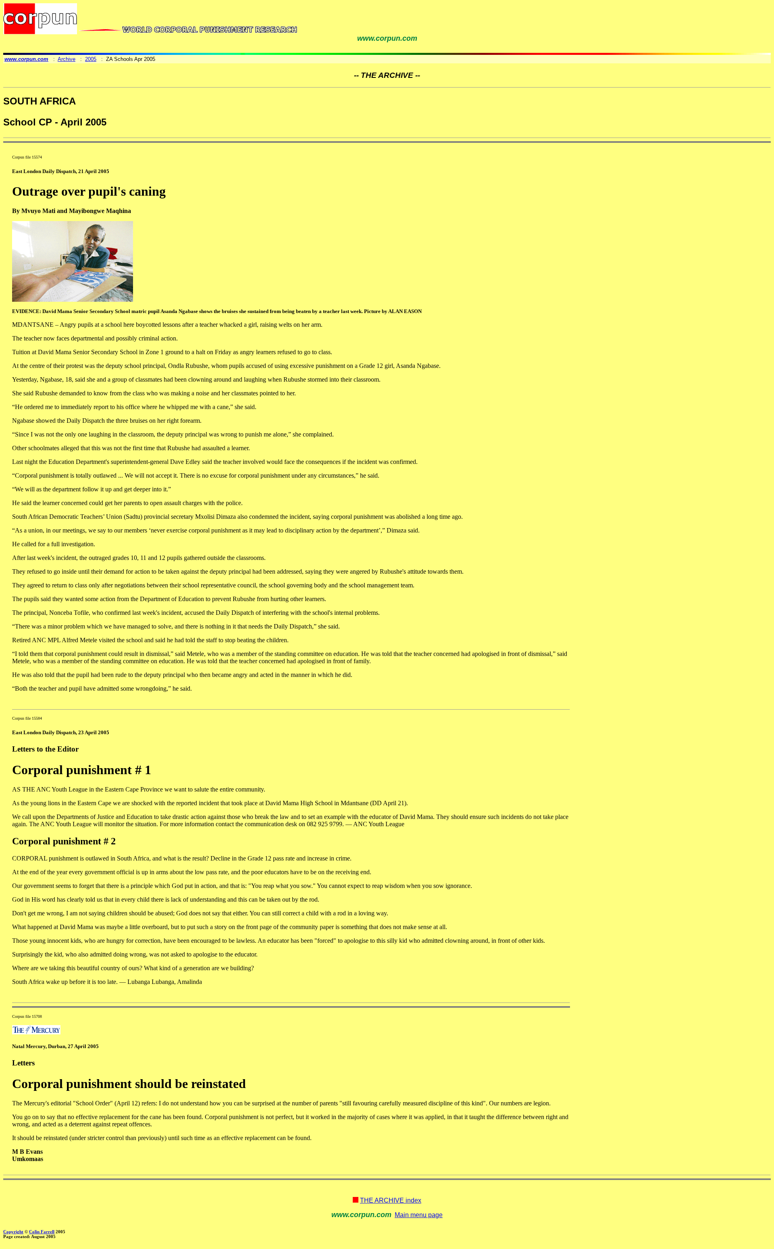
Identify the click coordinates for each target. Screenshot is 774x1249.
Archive (66, 59)
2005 (90, 59)
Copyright (13, 1231)
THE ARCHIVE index (390, 1200)
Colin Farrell (41, 1231)
